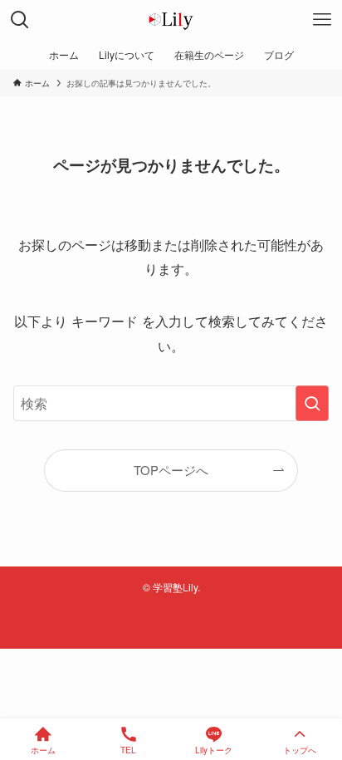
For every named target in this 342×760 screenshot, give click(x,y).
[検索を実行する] (312, 403)
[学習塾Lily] (171, 20)
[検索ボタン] (20, 20)
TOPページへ (171, 469)
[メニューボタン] (322, 20)
